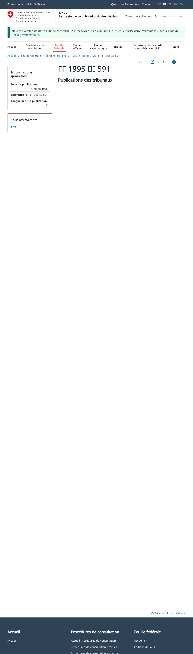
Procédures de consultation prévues (94, 646)
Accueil (12, 55)
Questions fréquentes (125, 4)
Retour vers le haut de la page (167, 613)
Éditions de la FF (56, 55)
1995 (74, 55)
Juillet (85, 55)
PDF (13, 127)
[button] (35, 46)
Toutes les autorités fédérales (26, 4)
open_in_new (152, 62)
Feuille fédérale (31, 55)
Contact (147, 4)
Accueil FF (140, 640)
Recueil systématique (25, 35)
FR (164, 4)
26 (94, 55)
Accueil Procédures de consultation (93, 640)
